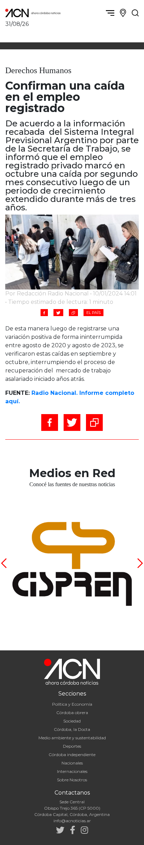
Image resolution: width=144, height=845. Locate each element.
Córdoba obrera (72, 712)
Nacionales (72, 763)
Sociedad (72, 721)
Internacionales (72, 771)
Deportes (72, 746)
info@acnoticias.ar (72, 820)
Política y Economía (72, 704)
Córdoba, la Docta (72, 729)
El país (93, 312)
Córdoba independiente (72, 754)
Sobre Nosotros (72, 779)
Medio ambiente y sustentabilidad (72, 737)
